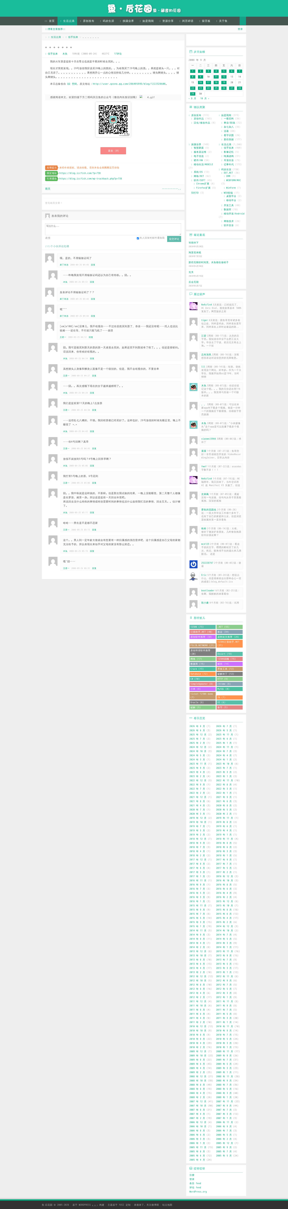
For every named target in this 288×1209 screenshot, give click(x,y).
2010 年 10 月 (198, 1030)
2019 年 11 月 (224, 818)
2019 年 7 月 (197, 826)
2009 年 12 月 (198, 1051)
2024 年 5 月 (197, 755)
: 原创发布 (87, 21)
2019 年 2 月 (197, 834)
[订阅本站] (240, 40)
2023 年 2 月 (197, 776)
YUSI (121, 1204)
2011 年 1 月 (224, 1022)
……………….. (171, 188)
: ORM (227, 176)
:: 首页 (49, 21)
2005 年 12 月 (224, 1143)
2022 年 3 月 (224, 788)
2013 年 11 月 (224, 951)
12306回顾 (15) (227, 659)
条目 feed (195, 1183)
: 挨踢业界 (127, 21)
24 (208, 88)
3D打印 (195, 192)
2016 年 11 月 (198, 880)
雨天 (47, 188)
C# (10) (195, 679)
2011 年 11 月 (224, 1001)
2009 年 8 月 (197, 1059)
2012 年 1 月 (224, 997)
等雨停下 (194, 242)
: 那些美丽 (227, 139)
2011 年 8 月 (197, 1009)
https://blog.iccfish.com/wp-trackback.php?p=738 (90, 178)
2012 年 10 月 (198, 980)
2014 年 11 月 (198, 930)
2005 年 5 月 (224, 1155)
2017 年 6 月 (197, 868)
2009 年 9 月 (224, 1055)
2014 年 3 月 (224, 943)
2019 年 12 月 (198, 818)
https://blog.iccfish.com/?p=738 (80, 173)
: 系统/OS (197, 172)
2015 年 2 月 (224, 922)
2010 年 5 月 (224, 1039)
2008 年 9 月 (224, 1080)
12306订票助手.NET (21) (229, 644)
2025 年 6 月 (224, 738)
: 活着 (225, 131)
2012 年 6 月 (197, 989)
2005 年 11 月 (198, 1147)
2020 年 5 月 (224, 809)
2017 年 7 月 (224, 863)
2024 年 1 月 (224, 759)
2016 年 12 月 (224, 876)
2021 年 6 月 (224, 801)
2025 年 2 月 (197, 743)
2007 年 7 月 (224, 1109)
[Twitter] (221, 40)
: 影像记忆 (227, 152)
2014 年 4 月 (197, 943)
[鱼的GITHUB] (202, 40)
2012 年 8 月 (197, 984)
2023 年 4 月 (197, 772)
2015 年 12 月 (224, 901)
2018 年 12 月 (198, 838)
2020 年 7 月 (197, 809)
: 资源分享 (166, 21)
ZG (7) (222, 697)
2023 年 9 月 (197, 768)
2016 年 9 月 (197, 884)
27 (231, 88)
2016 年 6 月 (224, 888)
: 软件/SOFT (198, 180)
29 (192, 93)
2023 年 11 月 (198, 763)
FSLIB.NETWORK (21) (202, 645)
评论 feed (195, 1187)
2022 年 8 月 (224, 784)
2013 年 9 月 (224, 955)
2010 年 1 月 (224, 1047)
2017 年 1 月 (197, 876)
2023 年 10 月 (224, 763)
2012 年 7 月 (224, 984)
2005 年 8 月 (197, 1151)
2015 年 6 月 (224, 914)
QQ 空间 (72, 83)
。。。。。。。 (59, 46)
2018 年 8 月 (224, 843)
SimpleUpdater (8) (201, 684)
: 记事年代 (227, 164)
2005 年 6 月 (197, 1155)
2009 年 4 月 (197, 1068)
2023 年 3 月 (224, 772)
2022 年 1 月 (224, 793)
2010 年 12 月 (198, 1026)
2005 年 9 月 (224, 1147)
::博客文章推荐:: (55, 29)
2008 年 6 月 (197, 1089)
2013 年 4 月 (197, 968)
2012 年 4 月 (197, 993)
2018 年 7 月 (197, 847)
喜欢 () (113, 150)
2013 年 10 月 (198, 955)
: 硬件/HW (197, 160)
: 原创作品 (197, 118)
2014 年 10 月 (224, 930)
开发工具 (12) (226, 669)
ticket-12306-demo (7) (201, 696)
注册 (192, 1175)
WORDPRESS (88, 1204)
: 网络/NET (197, 176)
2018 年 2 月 (197, 855)
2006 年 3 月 (197, 1139)
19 (224, 82)
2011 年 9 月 (224, 1005)
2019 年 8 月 (224, 822)
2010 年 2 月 (197, 1047)
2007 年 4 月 (197, 1114)
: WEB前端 (227, 192)
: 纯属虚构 (227, 156)
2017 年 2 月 (224, 872)
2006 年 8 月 (197, 1130)
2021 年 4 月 (197, 805)
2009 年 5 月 (224, 1064)
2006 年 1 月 (197, 1143)
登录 (240, 29)
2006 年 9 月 (224, 1126)
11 (216, 76)
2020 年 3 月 (197, 813)
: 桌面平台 (230, 196)
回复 (93, 264)
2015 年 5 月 (197, 918)
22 (192, 88)
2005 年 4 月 (197, 1159)
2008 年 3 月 (224, 1093)
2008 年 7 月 (224, 1084)
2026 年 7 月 (224, 726)
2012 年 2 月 (197, 997)
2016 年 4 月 (224, 893)
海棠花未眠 (195, 252)
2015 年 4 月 (224, 918)
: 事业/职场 (228, 122)
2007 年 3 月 (224, 1114)
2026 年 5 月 (224, 730)
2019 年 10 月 (198, 822)
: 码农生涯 (107, 21)
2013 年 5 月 (224, 964)
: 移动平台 (230, 200)
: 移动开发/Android (232, 213)
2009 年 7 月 (224, 1059)
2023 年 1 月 (224, 776)
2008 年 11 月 (224, 1076)
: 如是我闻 (147, 21)
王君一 (63, 337)
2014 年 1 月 (224, 947)
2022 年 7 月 (197, 788)
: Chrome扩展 (201, 183)
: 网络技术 (227, 221)
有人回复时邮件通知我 (152, 237)
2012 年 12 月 (198, 976)
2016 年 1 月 (197, 901)
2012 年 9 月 (224, 980)
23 (200, 88)
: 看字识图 (227, 135)
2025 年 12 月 (198, 734)
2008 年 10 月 (198, 1080)
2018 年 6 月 (224, 847)
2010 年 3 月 (224, 1043)
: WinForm (230, 187)
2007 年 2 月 (197, 1118)
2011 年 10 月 (198, 1005)
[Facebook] (230, 40)
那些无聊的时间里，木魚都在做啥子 (209, 262)
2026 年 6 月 (197, 730)
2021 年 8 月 (197, 801)
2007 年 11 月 (224, 1101)
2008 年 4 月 (197, 1093)
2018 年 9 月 (197, 843)
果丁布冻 (64, 264)
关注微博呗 (152, 1204)
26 (224, 88)
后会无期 (194, 282)
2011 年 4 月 (197, 1018)
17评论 (118, 53)
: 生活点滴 (67, 21)
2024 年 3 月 (197, 759)
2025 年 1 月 (224, 743)
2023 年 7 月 (224, 768)
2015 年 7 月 (197, 914)
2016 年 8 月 (224, 884)
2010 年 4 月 (197, 1043)
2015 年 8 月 (224, 909)
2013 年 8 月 (197, 959)
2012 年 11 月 (224, 976)
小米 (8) (195, 689)
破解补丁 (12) (226, 674)
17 (208, 82)
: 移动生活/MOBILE (202, 164)
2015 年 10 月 (224, 905)
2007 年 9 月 (224, 1105)
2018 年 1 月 (224, 855)
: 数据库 (226, 209)
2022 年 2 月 (197, 793)
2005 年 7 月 (224, 1151)
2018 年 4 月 (197, 851)
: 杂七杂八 (227, 127)
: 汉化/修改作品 (200, 122)
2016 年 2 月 (224, 897)
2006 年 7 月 (224, 1130)
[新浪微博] (192, 40)
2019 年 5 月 (197, 830)
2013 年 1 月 (224, 972)
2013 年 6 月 (197, 964)
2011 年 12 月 (198, 1001)
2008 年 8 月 (197, 1084)
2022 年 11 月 (224, 780)
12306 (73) (197, 627)
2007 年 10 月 (198, 1105)
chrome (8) (224, 684)
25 (216, 88)
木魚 (65, 53)
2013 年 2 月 (197, 972)
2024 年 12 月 (198, 747)
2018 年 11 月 (224, 838)
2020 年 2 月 (224, 813)
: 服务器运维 (198, 152)
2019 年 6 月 (224, 826)
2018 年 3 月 (224, 851)
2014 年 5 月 (224, 939)
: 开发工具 (227, 205)
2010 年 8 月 (197, 1034)
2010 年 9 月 (224, 1030)
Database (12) (199, 674)
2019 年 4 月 (224, 830)
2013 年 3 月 (224, 968)
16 (200, 82)
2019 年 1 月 (224, 834)
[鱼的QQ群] (211, 40)
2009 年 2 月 (197, 1072)
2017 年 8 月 (197, 863)
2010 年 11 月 (224, 1026)
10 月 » (204, 98)
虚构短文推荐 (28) (228, 637)
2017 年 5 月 (224, 868)
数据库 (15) (197, 664)
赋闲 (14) (223, 664)
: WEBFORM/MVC (232, 180)
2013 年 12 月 (198, 951)
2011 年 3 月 (224, 1018)
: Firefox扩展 (202, 187)
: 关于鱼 (222, 21)
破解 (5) (195, 707)
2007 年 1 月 (224, 1118)
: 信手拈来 (72, 37)
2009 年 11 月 (224, 1051)
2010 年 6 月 (197, 1039)
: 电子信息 (197, 156)
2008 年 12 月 (198, 1076)
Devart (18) (225, 654)
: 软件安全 (227, 225)
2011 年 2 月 (197, 1022)
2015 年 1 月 (197, 926)
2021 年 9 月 (224, 797)
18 (216, 82)
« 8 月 (192, 98)
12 (224, 76)
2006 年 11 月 (224, 1122)
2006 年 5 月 (224, 1134)
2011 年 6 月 (197, 1014)
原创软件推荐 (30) (201, 637)
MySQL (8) (224, 689)
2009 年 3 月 (224, 1068)
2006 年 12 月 (198, 1122)
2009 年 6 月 (197, 1064)
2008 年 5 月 (224, 1089)
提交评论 (174, 238)
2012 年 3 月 (224, 993)
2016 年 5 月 (197, 893)
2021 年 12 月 (198, 797)
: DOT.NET (227, 172)
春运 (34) (223, 632)
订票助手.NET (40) (201, 632)
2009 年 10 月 (198, 1055)
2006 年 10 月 (198, 1126)
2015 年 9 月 (197, 909)
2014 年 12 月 (224, 926)
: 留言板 (204, 21)
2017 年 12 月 (198, 859)
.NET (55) (224, 627)
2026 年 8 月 (197, 726)
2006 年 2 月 (224, 1139)
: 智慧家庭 (197, 147)
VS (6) (222, 702)
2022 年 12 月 (198, 780)
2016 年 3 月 (197, 897)
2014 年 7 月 (224, 934)
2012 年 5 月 (224, 989)
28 (239, 88)
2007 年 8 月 (197, 1109)
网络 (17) (196, 659)
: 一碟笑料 (227, 118)
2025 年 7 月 (197, 738)
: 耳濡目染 (227, 160)
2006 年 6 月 (197, 1134)
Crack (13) (197, 669)
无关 (191, 272)
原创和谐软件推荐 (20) (200, 652)
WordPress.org (198, 1191)
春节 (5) (223, 707)
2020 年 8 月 (224, 805)
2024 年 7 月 (224, 751)
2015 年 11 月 (198, 905)
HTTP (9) (223, 679)
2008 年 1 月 (224, 1097)
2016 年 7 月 (197, 888)
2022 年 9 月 (197, 784)
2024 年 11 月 (224, 747)
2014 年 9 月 (197, 934)
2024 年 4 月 (224, 755)
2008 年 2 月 (197, 1097)
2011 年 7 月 (224, 1009)
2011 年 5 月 (224, 1014)
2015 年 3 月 (197, 922)
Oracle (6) (197, 702)
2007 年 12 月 (198, 1101)
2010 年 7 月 (224, 1034)
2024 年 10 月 (198, 751)
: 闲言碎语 (186, 21)
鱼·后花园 (47, 1204)
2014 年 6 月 (197, 939)
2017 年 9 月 (224, 859)
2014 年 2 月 (197, 947)
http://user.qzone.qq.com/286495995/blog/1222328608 (129, 83)
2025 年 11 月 (224, 734)
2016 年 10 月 (224, 880)
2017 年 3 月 (197, 872)
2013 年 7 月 (224, 959)
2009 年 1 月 (224, 1072)
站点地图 (167, 1204)
